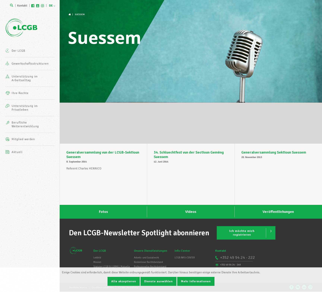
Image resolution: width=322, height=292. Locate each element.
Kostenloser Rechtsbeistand (148, 262)
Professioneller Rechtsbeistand (150, 266)
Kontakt (22, 5)
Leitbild (97, 257)
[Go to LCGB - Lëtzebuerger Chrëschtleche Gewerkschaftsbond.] (70, 14)
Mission (97, 262)
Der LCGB (99, 251)
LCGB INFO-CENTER (185, 257)
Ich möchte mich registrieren (242, 233)
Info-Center (182, 251)
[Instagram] (42, 5)
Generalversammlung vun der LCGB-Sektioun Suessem (102, 154)
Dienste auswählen (158, 281)
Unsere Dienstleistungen (150, 251)
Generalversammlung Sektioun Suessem (273, 152)
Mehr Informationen (196, 281)
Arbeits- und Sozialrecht (146, 257)
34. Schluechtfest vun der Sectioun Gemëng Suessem (189, 154)
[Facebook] (32, 5)
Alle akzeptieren (123, 281)
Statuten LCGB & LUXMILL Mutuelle (111, 266)
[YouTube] (37, 5)
